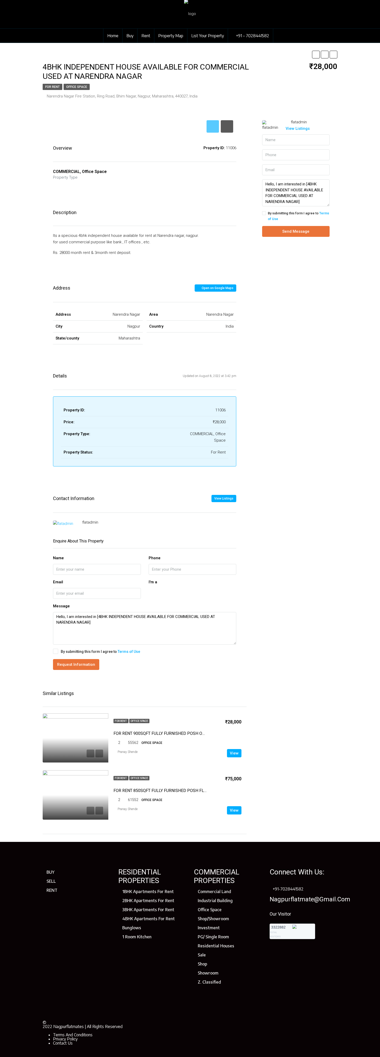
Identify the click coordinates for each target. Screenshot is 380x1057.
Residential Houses (216, 945)
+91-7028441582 (288, 889)
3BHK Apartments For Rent (148, 909)
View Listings (223, 498)
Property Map (170, 35)
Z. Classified (209, 982)
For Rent (52, 87)
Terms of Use (129, 652)
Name (58, 558)
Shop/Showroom (213, 918)
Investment (209, 927)
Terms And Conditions (73, 1034)
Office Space (76, 87)
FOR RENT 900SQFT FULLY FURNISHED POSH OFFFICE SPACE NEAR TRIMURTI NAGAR (193, 733)
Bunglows (131, 927)
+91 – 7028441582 (252, 35)
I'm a (153, 582)
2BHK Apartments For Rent (148, 900)
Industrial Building (215, 900)
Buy (129, 35)
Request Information (76, 664)
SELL (51, 881)
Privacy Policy (65, 1038)
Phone (155, 558)
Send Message (295, 231)
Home (112, 35)
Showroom (208, 973)
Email (58, 582)
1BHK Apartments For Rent (148, 891)
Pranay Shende (128, 752)
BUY (51, 872)
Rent (145, 35)
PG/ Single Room (213, 936)
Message (61, 606)
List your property (207, 35)
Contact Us (63, 1043)
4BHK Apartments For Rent (148, 918)
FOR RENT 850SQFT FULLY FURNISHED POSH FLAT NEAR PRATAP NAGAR (181, 790)
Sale (202, 954)
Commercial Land (214, 891)
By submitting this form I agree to (100, 652)
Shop (202, 964)
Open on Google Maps (217, 288)
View (234, 753)
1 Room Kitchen (136, 936)
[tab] (213, 126)
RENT (52, 890)
